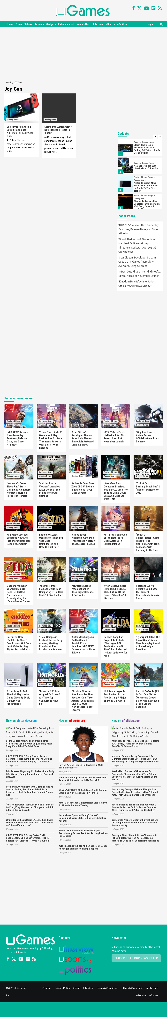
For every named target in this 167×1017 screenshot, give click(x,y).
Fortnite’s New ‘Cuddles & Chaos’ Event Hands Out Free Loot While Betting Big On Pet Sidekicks (19, 643)
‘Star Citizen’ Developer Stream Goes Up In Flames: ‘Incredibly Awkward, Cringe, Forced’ (137, 262)
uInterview (98, 24)
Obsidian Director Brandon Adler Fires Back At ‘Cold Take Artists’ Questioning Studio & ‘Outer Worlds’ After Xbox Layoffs (82, 701)
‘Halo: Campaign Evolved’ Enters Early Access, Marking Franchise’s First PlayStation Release (50, 643)
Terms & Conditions (108, 988)
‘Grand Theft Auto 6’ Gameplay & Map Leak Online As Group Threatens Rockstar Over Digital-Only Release (137, 245)
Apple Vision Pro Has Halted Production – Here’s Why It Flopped (147, 205)
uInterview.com (26, 721)
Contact (47, 988)
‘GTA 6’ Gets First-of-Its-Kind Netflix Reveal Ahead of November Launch (139, 274)
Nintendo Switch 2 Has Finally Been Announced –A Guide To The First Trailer (146, 168)
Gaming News (13, 119)
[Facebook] (133, 8)
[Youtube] (146, 8)
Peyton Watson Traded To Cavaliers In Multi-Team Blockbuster (81, 766)
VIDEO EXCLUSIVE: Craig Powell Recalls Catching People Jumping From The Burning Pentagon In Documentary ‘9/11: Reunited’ (29, 759)
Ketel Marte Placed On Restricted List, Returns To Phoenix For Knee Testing (83, 804)
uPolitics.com (131, 721)
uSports (110, 24)
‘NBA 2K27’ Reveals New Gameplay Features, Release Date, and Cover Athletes (138, 229)
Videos (28, 24)
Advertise (88, 988)
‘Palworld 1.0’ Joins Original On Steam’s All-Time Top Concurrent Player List (50, 697)
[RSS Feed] (160, 8)
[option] (140, 148)
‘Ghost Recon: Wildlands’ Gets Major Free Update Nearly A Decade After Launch (83, 539)
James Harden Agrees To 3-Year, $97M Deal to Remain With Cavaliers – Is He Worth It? (82, 779)
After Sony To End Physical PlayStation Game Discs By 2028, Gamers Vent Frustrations (18, 697)
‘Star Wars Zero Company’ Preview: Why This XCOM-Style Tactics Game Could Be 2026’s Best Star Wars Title (116, 491)
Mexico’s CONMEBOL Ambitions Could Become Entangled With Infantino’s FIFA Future (83, 791)
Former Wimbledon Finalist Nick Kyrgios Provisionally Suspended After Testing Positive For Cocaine (83, 833)
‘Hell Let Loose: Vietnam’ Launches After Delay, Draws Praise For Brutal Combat (49, 489)
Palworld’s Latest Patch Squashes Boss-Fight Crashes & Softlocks (82, 590)
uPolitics (122, 24)
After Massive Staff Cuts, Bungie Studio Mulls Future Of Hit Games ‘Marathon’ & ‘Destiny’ (115, 592)
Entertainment (66, 24)
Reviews (39, 24)
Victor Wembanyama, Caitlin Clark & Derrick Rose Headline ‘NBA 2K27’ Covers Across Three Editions (83, 645)
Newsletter (83, 24)
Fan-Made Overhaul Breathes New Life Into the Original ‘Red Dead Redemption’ (18, 539)
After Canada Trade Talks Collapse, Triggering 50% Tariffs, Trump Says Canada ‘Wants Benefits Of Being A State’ (135, 743)
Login (150, 24)
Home (10, 24)
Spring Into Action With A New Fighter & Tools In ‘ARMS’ (58, 130)
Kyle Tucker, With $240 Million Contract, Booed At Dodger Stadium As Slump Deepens (83, 847)
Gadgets (51, 24)
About (76, 988)
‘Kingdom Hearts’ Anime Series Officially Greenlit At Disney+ (136, 284)
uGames (153, 995)
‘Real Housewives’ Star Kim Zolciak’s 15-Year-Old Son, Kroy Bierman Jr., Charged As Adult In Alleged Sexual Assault (30, 807)
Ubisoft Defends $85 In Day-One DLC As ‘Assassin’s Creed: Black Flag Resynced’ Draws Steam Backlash (147, 699)
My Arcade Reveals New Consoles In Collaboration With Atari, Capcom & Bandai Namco (147, 187)
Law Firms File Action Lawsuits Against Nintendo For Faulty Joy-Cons (20, 131)
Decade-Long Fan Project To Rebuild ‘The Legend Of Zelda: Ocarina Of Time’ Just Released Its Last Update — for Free (115, 646)
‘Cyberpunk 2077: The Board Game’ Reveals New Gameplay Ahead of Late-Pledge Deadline (148, 643)
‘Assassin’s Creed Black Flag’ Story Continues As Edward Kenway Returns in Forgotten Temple (18, 489)
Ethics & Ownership (132, 988)
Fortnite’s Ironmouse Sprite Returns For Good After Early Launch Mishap (115, 539)
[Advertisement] (85, 53)
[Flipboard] (153, 8)
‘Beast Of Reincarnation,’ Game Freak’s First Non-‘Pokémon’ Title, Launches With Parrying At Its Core (148, 542)
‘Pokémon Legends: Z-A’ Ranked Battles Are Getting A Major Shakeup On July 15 (115, 696)
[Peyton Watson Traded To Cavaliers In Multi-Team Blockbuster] (83, 743)
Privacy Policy (62, 988)
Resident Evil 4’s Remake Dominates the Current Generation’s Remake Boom (148, 592)
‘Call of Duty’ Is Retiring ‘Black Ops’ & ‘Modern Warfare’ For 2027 (148, 488)
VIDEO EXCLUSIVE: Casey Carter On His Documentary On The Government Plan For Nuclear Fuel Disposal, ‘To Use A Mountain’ (28, 838)
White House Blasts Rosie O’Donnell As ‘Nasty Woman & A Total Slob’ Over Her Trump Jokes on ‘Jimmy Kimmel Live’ (29, 823)
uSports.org (77, 721)
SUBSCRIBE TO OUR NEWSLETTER (136, 958)
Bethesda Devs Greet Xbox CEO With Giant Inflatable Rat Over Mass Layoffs (83, 488)
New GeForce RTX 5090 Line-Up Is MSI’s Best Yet (146, 149)
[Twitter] (139, 8)
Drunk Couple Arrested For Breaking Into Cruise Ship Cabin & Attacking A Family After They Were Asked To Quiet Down (29, 743)
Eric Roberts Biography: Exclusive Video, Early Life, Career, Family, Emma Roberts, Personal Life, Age (30, 774)
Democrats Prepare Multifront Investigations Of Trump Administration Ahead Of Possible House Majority (135, 823)
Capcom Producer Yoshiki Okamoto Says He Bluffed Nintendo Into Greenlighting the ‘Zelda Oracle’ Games (18, 593)
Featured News (140, 159)
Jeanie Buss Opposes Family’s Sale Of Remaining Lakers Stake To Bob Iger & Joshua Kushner (82, 818)
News (19, 24)
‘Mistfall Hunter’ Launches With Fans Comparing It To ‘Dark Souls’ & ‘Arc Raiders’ (51, 590)
